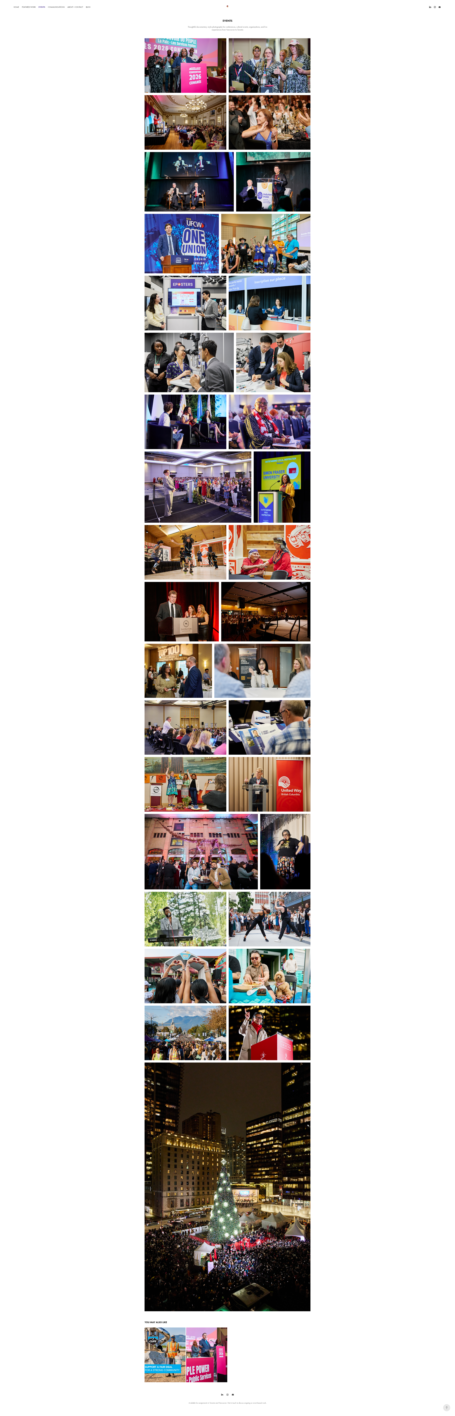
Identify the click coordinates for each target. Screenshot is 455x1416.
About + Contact (75, 7)
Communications (56, 7)
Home (16, 7)
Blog (88, 7)
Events (42, 7)
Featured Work (29, 7)
